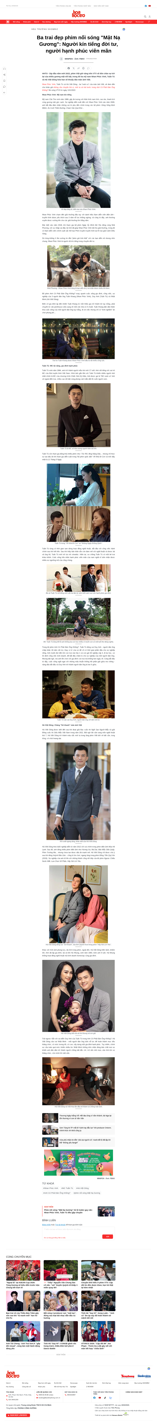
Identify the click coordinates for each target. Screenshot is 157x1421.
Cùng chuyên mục (19, 1256)
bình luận (88, 68)
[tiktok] (106, 1398)
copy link (78, 68)
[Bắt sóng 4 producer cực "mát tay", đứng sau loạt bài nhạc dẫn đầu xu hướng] (61, 1301)
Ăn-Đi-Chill (94, 22)
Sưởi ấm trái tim (91, 1383)
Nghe (4, 69)
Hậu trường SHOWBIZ (79, 22)
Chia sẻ (4, 75)
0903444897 (71, 1395)
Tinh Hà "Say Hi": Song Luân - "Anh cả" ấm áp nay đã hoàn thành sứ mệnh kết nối (97, 1315)
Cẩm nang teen (123, 1383)
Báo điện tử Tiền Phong (78, 13)
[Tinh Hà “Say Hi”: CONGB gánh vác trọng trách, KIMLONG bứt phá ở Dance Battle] (61, 1331)
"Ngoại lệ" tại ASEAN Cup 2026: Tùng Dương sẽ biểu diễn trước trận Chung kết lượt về (22, 1285)
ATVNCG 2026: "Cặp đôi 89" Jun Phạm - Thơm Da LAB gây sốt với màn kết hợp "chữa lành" (96, 1346)
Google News (123, 29)
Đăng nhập (46, 1225)
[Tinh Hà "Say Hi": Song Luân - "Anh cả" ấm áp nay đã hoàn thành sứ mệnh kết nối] (98, 1301)
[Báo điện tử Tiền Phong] (127, 1377)
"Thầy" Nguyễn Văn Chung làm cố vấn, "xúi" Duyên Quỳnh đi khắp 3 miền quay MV (60, 1285)
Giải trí (36, 22)
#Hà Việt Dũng (82, 1188)
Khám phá (27, 22)
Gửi (107, 1236)
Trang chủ (8, 22)
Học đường (46, 22)
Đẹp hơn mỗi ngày (61, 22)
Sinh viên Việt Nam (101, 6)
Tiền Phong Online (63, 6)
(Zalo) (51, 1395)
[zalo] (112, 1398)
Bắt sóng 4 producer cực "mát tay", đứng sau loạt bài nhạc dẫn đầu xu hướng (60, 1315)
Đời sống (16, 22)
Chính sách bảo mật (134, 1392)
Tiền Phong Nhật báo (82, 6)
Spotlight (128, 22)
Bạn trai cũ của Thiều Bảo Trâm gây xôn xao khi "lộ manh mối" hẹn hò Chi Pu (22, 1315)
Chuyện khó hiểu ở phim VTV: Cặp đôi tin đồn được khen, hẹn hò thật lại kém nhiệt (97, 1285)
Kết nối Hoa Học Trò (61, 1386)
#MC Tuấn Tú (67, 1188)
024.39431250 (13, 1399)
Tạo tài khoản (60, 1225)
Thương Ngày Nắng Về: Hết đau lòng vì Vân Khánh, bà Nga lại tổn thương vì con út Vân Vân (85, 1117)
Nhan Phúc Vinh (48, 84)
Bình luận (4, 87)
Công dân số (26, 1386)
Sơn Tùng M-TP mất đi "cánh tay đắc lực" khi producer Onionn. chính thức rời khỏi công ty (85, 1129)
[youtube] (149, 6)
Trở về (4, 93)
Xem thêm (149, 22)
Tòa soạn (10, 1392)
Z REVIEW (118, 22)
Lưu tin (4, 81)
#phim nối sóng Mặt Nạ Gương (87, 1193)
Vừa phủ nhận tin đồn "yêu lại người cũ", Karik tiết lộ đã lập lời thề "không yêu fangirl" (85, 1141)
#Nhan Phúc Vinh (50, 1188)
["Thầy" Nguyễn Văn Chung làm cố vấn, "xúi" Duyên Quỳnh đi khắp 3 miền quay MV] (61, 1270)
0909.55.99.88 (43, 1395)
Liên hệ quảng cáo (44, 1392)
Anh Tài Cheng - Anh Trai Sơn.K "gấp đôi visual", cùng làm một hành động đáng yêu (23, 1346)
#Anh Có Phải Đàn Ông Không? (56, 1193)
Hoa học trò (13, 1374)
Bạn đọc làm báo (18, 1415)
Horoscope (140, 22)
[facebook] (146, 6)
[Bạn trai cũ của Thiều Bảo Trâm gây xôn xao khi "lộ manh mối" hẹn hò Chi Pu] (23, 1301)
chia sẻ (69, 68)
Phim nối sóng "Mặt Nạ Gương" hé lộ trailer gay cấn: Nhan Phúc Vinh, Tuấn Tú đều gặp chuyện (68, 1211)
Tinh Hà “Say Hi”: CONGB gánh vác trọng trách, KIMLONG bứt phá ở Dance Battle (60, 1346)
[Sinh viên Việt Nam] (144, 1377)
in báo (83, 68)
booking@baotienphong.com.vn (49, 1398)
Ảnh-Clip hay (106, 22)
